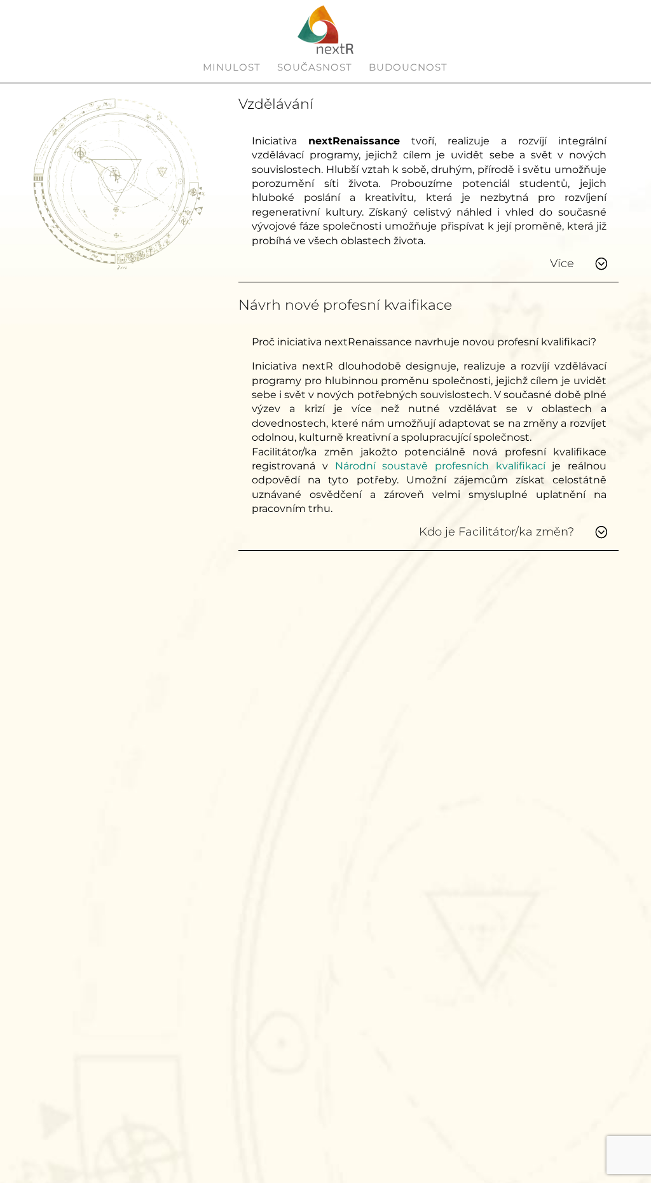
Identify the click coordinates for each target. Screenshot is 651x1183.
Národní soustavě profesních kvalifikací (440, 466)
